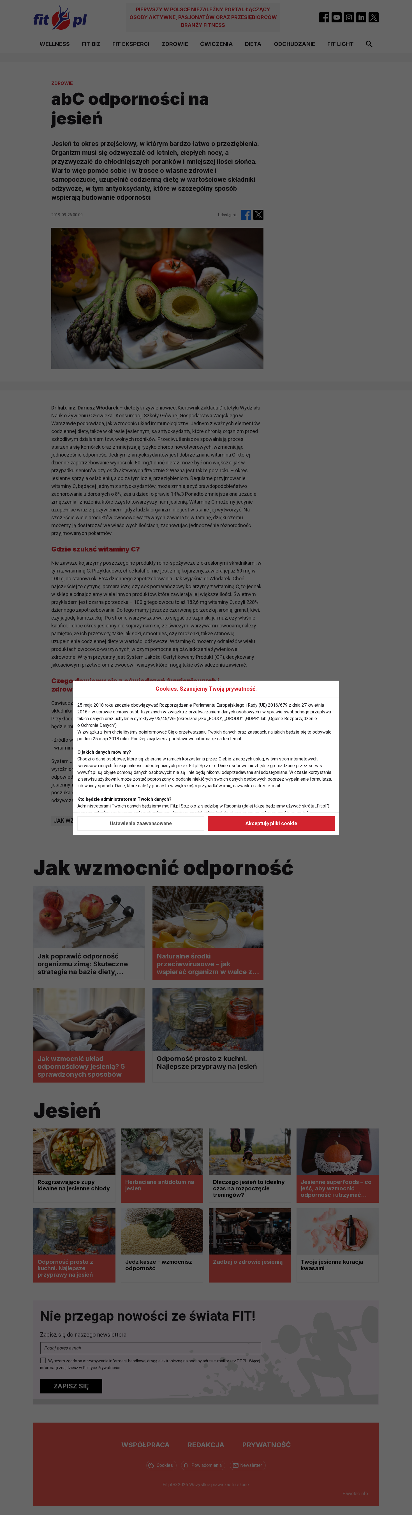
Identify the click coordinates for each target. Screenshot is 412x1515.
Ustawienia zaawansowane (141, 823)
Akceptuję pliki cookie (271, 823)
